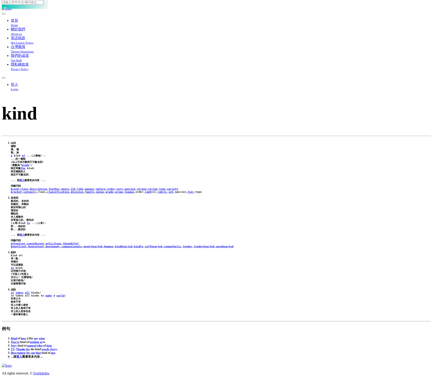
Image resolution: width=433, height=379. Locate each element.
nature (101, 189)
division (77, 192)
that (38, 352)
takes (19, 292)
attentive (18, 243)
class (24, 189)
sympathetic (172, 246)
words (45, 349)
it (12, 292)
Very (14, 345)
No (28, 352)
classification (58, 192)
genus (100, 192)
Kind (14, 338)
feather (54, 189)
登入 (22, 180)
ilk (73, 189)
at (41, 342)
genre (65, 189)
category (29, 192)
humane (108, 246)
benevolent (36, 246)
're (17, 342)
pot (53, 352)
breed (15, 189)
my (36, 338)
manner (89, 189)
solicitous (53, 243)
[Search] (5, 8)
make (49, 295)
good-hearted (92, 246)
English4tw (41, 373)
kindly (138, 246)
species (130, 189)
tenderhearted (204, 246)
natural (32, 345)
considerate (35, 243)
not (33, 352)
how (23, 338)
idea (40, 345)
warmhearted (224, 246)
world (60, 295)
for (28, 349)
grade (109, 192)
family (89, 192)
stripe (153, 189)
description (38, 189)
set (171, 192)
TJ (12, 349)
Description (18, 352)
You (13, 342)
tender (187, 246)
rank (148, 192)
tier (191, 192)
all (27, 292)
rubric (162, 192)
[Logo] (216, 366)
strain (142, 189)
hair (49, 345)
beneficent (19, 246)
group (119, 192)
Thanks (20, 349)
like (80, 189)
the (23, 168)
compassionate (71, 246)
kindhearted (123, 246)
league (129, 192)
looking (34, 342)
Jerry (53, 349)
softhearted (153, 246)
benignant (53, 246)
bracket (16, 192)
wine (42, 338)
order (111, 189)
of (23, 155)
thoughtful (71, 243)
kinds (25, 165)
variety (172, 189)
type (162, 189)
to (28, 223)
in (12, 267)
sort (120, 189)
